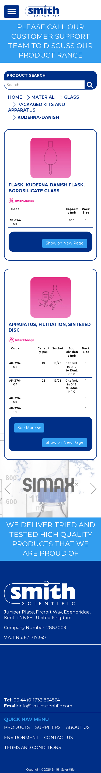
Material (43, 97)
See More (27, 427)
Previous (9, 488)
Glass (71, 97)
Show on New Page (64, 243)
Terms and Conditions (32, 747)
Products (17, 727)
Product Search (26, 75)
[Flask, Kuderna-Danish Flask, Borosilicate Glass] (50, 158)
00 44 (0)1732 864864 (36, 700)
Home (15, 97)
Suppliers (48, 727)
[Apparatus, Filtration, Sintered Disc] (50, 297)
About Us (78, 727)
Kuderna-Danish (38, 117)
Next (91, 488)
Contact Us (58, 737)
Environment (21, 737)
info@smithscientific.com (45, 705)
